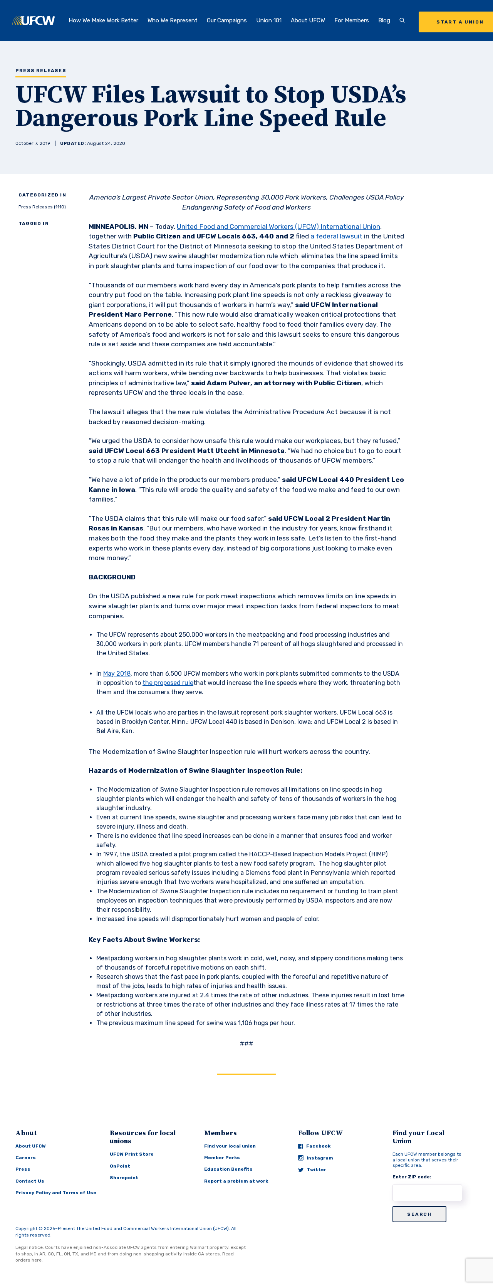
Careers (25, 1157)
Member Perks (222, 1157)
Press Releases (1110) (42, 207)
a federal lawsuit (336, 236)
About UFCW (308, 20)
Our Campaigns (227, 20)
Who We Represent (173, 20)
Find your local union (230, 1146)
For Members (351, 20)
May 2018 (117, 673)
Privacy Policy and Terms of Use (55, 1192)
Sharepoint (124, 1177)
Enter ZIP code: (411, 1177)
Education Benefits (228, 1169)
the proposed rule (168, 682)
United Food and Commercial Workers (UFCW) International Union (278, 226)
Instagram (320, 1158)
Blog (384, 20)
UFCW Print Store (132, 1154)
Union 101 (269, 20)
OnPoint (120, 1166)
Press (22, 1169)
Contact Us (29, 1181)
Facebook (318, 1146)
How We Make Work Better (103, 20)
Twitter (316, 1169)
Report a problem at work (236, 1181)
